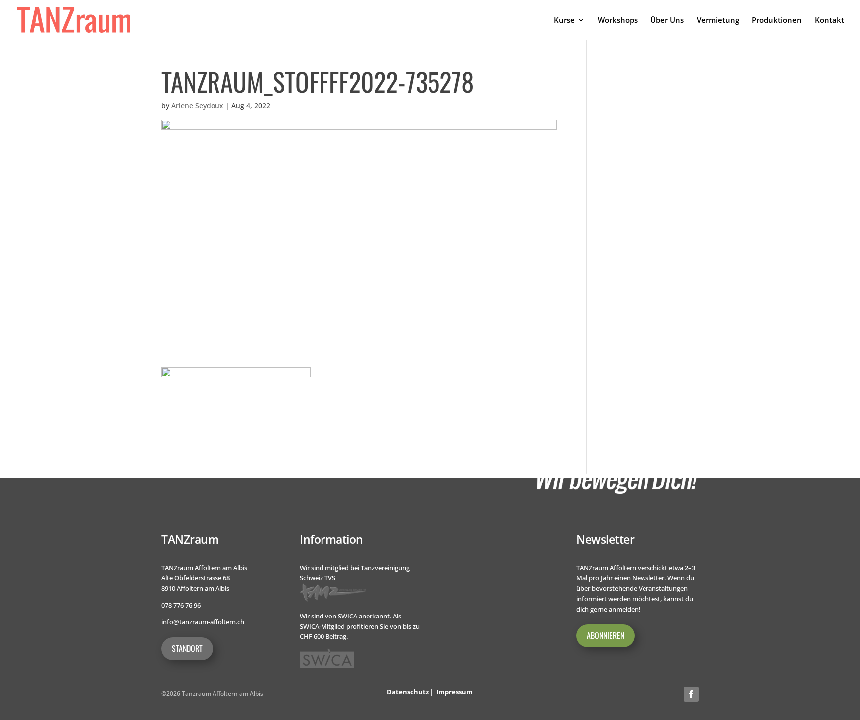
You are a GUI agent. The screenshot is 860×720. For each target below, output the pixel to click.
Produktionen (777, 20)
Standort (187, 648)
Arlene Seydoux (197, 105)
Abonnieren (605, 635)
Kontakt (829, 20)
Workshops (618, 20)
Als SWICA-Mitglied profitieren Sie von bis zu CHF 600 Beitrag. (360, 626)
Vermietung (718, 20)
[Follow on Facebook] (691, 694)
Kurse (564, 20)
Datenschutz (408, 691)
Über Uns (667, 20)
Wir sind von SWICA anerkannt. (345, 616)
